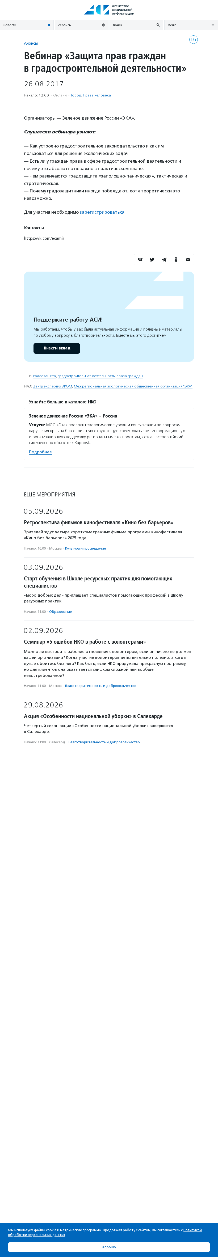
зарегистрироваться (102, 212)
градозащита (44, 376)
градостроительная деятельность (86, 376)
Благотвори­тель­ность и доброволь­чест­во (100, 686)
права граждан (129, 376)
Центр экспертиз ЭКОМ (52, 386)
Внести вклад (57, 348)
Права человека (97, 95)
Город (76, 95)
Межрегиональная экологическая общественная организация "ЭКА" (133, 386)
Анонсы (31, 43)
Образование (60, 612)
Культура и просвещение (85, 548)
